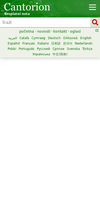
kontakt (60, 31)
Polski (12, 49)
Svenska (73, 49)
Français (28, 43)
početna (26, 31)
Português (26, 49)
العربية (12, 38)
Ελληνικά (70, 38)
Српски (58, 49)
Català (24, 38)
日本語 (56, 43)
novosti (43, 31)
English (86, 38)
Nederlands (83, 43)
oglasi (75, 31)
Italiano (43, 43)
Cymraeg (38, 38)
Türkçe (87, 49)
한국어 (67, 43)
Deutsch (54, 38)
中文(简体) (60, 54)
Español (14, 43)
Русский (43, 49)
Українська (41, 54)
